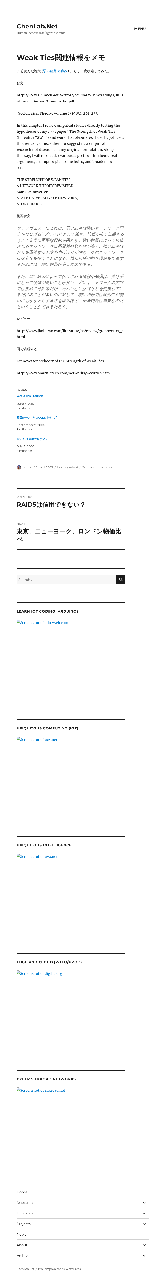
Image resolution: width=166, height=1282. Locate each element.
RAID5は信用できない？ (32, 439)
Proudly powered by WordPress (59, 1269)
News (21, 1234)
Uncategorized (67, 467)
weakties (106, 467)
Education (26, 1213)
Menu (140, 29)
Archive (23, 1256)
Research (25, 1203)
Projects (24, 1224)
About (22, 1245)
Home (22, 1192)
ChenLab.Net (37, 26)
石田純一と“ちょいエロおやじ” (37, 417)
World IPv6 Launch (30, 396)
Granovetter (90, 467)
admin (27, 467)
